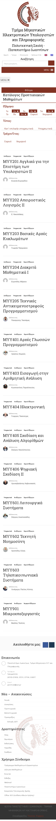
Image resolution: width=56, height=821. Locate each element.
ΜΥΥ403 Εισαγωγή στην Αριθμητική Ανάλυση (25, 376)
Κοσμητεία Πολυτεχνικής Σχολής (17, 791)
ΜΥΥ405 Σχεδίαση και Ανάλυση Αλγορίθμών (23, 438)
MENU (4, 79)
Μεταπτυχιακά (10, 713)
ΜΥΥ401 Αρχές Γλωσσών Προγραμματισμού (26, 342)
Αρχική (6, 55)
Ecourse (7, 773)
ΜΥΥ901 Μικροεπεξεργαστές (21, 611)
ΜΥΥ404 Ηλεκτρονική (24, 406)
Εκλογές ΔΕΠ (12, 721)
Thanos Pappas (35, 815)
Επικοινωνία (24, 55)
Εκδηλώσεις (9, 743)
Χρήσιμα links (36, 55)
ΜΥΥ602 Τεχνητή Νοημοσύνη (19, 539)
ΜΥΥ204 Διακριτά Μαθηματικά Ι (19, 270)
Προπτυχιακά (10, 708)
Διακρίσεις (8, 704)
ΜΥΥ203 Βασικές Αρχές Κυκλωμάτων (25, 236)
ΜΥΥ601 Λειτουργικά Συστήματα (22, 505)
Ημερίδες (8, 747)
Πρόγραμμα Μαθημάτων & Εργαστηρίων (21, 765)
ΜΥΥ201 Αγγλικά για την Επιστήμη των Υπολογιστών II (26, 166)
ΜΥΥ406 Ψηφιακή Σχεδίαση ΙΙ (20, 472)
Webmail (7, 782)
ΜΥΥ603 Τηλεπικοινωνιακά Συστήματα (20, 575)
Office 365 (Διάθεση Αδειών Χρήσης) (19, 795)
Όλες (6, 734)
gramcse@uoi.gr (14, 684)
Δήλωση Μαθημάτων (13, 769)
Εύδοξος (7, 778)
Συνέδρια (7, 752)
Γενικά (6, 700)
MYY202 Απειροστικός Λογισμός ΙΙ (24, 202)
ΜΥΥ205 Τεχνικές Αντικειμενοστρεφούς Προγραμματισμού (23, 305)
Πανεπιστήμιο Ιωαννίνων (14, 786)
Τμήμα (14, 55)
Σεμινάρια (8, 739)
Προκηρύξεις (9, 717)
